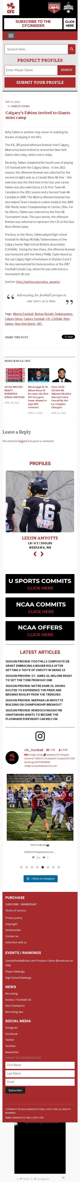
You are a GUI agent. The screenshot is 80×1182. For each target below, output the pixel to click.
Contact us (11, 936)
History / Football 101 (18, 999)
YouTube (10, 1046)
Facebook (11, 1034)
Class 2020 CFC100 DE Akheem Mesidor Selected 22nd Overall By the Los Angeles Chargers (61, 397)
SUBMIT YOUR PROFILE (40, 82)
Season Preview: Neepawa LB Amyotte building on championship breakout (34, 702)
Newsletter (12, 1052)
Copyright (11, 924)
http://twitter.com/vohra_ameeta (37, 282)
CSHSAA (56, 319)
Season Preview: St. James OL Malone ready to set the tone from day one (39, 678)
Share (26, 1178)
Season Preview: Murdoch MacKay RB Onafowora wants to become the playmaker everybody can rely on (34, 714)
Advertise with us (16, 942)
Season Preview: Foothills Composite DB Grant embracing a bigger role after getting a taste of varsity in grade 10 (37, 665)
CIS (48, 319)
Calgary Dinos (13, 319)
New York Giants (25, 324)
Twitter (9, 1040)
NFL (39, 324)
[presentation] (35, 553)
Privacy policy (13, 918)
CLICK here (69, 24)
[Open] (40, 807)
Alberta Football (23, 314)
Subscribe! (15, 1090)
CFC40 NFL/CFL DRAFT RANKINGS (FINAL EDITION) (14, 392)
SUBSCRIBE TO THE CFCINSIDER (33, 23)
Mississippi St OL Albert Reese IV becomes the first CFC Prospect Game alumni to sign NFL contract (38, 397)
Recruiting (11, 993)
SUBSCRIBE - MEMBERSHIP (21, 904)
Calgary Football (34, 319)
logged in (24, 441)
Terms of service (15, 910)
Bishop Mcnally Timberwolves (53, 314)
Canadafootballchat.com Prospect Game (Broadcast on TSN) (39, 963)
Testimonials (13, 930)
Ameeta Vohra (20, 106)
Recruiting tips (14, 1012)
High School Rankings (18, 977)
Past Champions (15, 1005)
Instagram (11, 1027)
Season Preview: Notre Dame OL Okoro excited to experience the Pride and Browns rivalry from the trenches (35, 690)
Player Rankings (15, 971)
